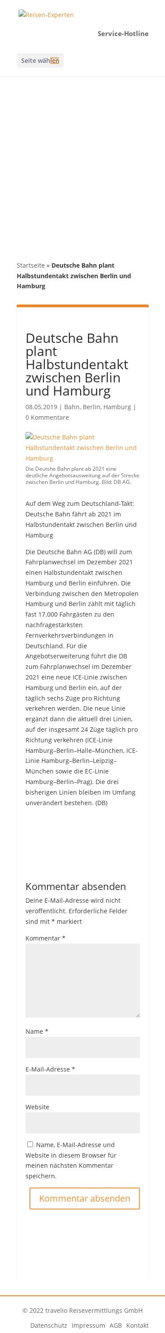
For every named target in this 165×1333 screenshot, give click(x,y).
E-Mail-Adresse (50, 1069)
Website (37, 1107)
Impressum (88, 1325)
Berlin (91, 407)
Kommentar (46, 938)
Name (37, 1031)
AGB (116, 1325)
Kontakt (137, 1325)
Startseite (31, 265)
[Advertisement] (82, 163)
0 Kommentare (47, 417)
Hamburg (117, 407)
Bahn (72, 407)
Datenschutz (48, 1325)
